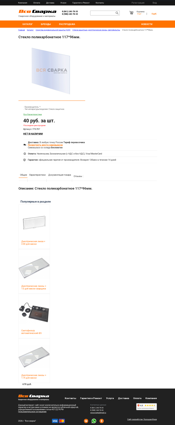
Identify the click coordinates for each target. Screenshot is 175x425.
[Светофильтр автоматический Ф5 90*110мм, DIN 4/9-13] (34, 312)
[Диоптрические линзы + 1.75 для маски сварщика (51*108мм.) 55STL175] (34, 356)
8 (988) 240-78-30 (70, 14)
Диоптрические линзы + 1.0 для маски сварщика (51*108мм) (33, 289)
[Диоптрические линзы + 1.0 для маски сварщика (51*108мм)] (34, 267)
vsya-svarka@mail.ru (98, 413)
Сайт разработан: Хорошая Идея (142, 419)
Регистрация (138, 3)
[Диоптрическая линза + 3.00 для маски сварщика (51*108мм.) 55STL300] (34, 223)
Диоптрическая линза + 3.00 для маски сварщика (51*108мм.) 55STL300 (33, 245)
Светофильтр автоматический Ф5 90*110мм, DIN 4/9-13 (32, 333)
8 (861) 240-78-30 (70, 11)
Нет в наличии (33, 133)
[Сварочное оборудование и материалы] (37, 13)
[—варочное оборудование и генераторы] (33, 399)
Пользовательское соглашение (32, 412)
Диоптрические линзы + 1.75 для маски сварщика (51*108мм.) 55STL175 (33, 379)
